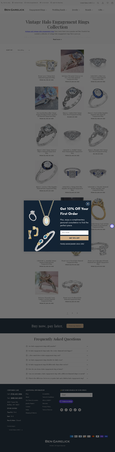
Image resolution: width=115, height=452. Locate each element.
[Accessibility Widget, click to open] (112, 226)
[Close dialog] (87, 203)
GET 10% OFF (74, 238)
